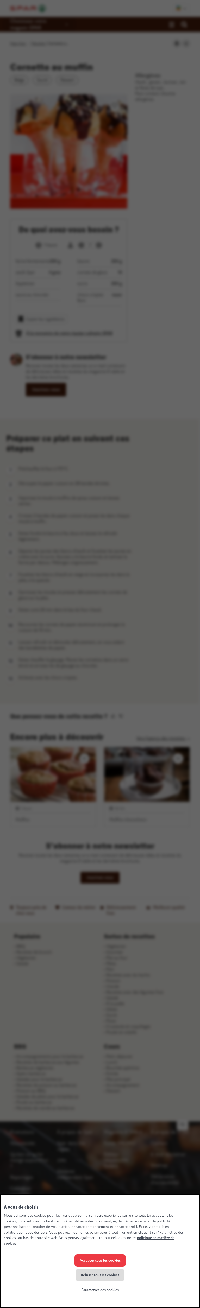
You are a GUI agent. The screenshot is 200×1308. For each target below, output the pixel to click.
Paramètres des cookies (100, 1290)
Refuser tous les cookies (100, 1275)
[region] (100, 1251)
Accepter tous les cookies (100, 1260)
